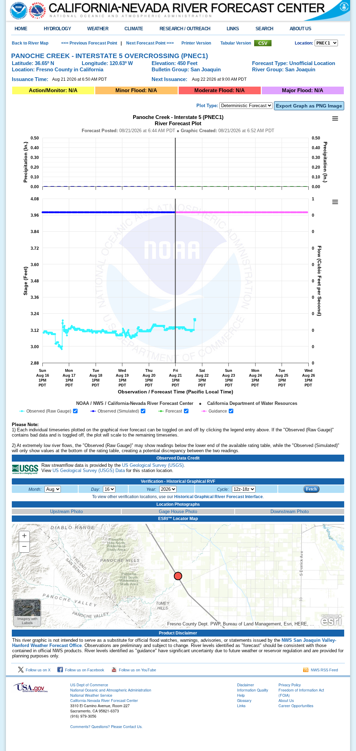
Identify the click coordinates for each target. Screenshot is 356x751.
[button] (27, 612)
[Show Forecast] (170, 411)
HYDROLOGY (57, 28)
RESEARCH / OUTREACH (185, 28)
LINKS (233, 28)
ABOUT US (301, 28)
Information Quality (252, 690)
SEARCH (264, 28)
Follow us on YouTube (136, 670)
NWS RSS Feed (323, 670)
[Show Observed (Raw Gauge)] (45, 411)
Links (241, 705)
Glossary (244, 700)
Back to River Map (30, 43)
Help (241, 695)
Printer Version (196, 43)
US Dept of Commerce (89, 684)
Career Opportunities (295, 705)
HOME (21, 28)
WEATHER (97, 28)
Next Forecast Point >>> (149, 43)
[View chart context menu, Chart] (335, 202)
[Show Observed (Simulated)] (115, 411)
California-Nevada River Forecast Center (104, 700)
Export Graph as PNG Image (309, 106)
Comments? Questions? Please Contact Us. (106, 726)
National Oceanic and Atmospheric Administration (110, 690)
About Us (286, 700)
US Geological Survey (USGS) (153, 465)
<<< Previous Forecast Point (89, 43)
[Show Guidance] (214, 411)
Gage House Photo (178, 511)
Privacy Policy (289, 684)
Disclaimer (245, 684)
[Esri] (331, 620)
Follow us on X (37, 670)
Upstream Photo (66, 511)
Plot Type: (207, 105)
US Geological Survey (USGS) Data (88, 470)
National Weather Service (91, 695)
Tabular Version (235, 43)
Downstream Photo (289, 511)
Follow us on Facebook (83, 670)
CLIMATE (133, 28)
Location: (304, 43)
